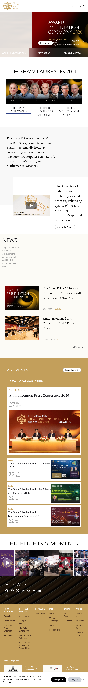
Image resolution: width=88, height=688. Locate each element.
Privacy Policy (79, 626)
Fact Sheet (8, 635)
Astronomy (24, 616)
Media (51, 609)
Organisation (9, 620)
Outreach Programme (11, 661)
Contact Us (79, 614)
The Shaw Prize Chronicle (8, 628)
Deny (73, 679)
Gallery (52, 625)
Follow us (15, 584)
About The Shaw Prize (8, 610)
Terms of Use (80, 634)
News (51, 613)
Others (79, 609)
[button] (31, 205)
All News (76, 347)
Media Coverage (53, 619)
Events (67, 609)
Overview (8, 616)
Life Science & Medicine (24, 629)
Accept (57, 679)
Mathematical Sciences (25, 636)
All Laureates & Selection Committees (25, 645)
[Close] (83, 679)
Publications (54, 629)
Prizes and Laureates (23, 610)
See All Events (70, 370)
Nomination (44, 52)
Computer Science (23, 622)
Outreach (68, 620)
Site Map (80, 620)
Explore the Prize (64, 227)
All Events (67, 614)
